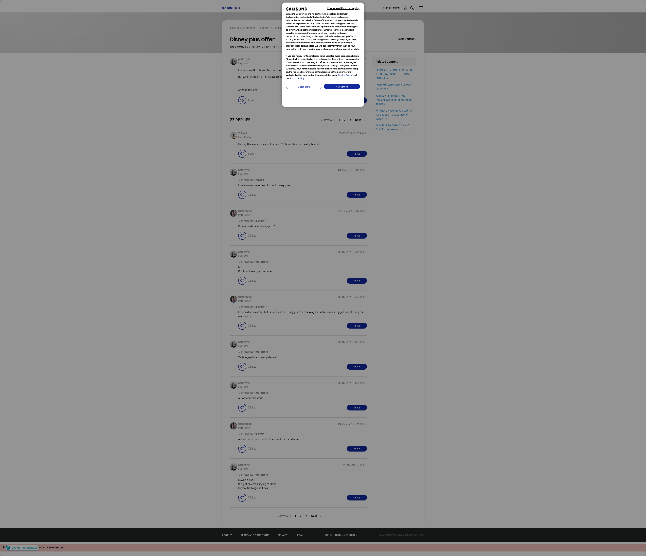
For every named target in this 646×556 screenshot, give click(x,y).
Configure (304, 87)
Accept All (342, 87)
